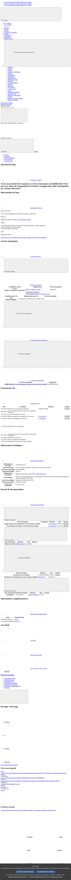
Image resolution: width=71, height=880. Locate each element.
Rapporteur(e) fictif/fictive (32, 292)
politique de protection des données (17, 876)
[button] (27, 803)
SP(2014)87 (41, 577)
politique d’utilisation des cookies (38, 876)
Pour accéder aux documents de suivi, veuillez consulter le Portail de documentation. (24, 237)
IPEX (16, 619)
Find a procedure (5, 106)
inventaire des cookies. (57, 876)
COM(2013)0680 (33, 594)
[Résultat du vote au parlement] (51, 432)
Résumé (67, 408)
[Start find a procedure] (14, 115)
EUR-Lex (17, 621)
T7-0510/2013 (42, 418)
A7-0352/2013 (42, 416)
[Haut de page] (14, 697)
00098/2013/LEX (20, 544)
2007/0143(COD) (26, 219)
